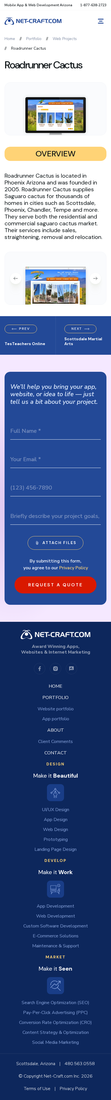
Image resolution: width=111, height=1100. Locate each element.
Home (55, 686)
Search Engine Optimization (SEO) (55, 1002)
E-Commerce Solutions (56, 936)
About (55, 730)
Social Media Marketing (55, 1042)
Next (76, 328)
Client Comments (55, 741)
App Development (55, 906)
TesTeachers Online (25, 343)
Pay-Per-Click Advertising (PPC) (55, 1012)
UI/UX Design (55, 810)
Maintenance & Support (55, 946)
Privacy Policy (73, 568)
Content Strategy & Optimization (55, 1032)
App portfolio (55, 719)
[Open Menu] (100, 21)
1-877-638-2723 (93, 5)
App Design (55, 819)
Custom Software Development (55, 926)
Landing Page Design (55, 849)
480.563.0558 (80, 1064)
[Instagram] (55, 668)
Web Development (55, 916)
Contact (55, 753)
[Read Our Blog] (71, 668)
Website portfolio (56, 709)
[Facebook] (39, 668)
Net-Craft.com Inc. (62, 1076)
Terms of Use (37, 1089)
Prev (24, 328)
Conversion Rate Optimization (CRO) (55, 1022)
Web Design (55, 829)
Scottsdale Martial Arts (83, 341)
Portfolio (55, 697)
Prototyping (56, 839)
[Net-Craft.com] (33, 21)
